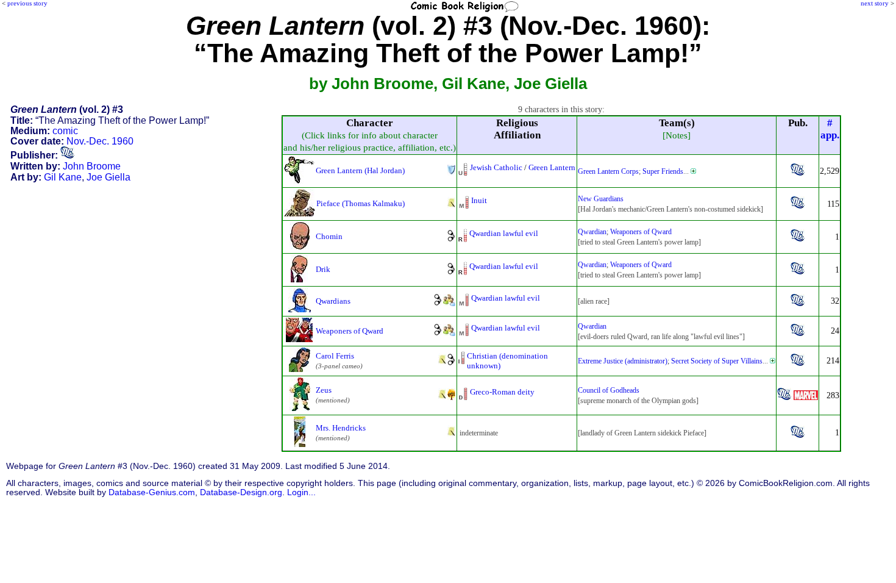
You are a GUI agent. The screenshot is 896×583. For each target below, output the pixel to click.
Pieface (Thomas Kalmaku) (360, 203)
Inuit (479, 200)
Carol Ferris (335, 355)
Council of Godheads (608, 390)
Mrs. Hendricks (341, 427)
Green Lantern (551, 167)
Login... (301, 492)
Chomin (329, 236)
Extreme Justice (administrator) (622, 361)
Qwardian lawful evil (503, 233)
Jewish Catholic (496, 167)
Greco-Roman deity (502, 391)
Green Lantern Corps (608, 171)
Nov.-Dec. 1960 (99, 141)
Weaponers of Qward (641, 231)
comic (65, 131)
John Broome (92, 166)
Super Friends (662, 171)
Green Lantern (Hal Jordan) (360, 170)
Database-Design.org (241, 492)
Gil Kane (63, 177)
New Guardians (601, 199)
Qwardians (333, 301)
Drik (323, 269)
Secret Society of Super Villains (717, 361)
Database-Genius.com (151, 492)
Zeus (324, 390)
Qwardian (592, 231)
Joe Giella (108, 177)
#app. (829, 129)
